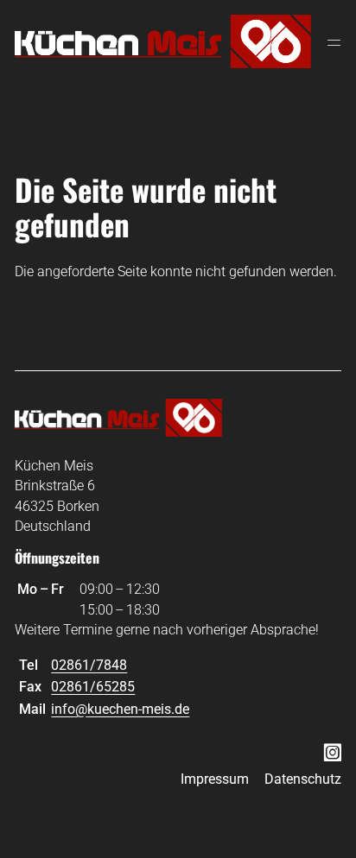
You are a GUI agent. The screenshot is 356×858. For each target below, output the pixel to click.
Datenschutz (302, 779)
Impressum (215, 779)
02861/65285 (93, 686)
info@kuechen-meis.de (120, 709)
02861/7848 (89, 665)
